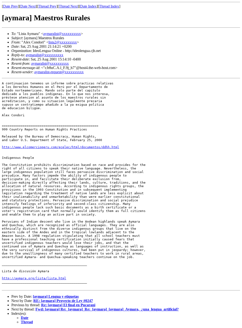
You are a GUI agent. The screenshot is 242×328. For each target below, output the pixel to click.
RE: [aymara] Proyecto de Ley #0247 (63, 301)
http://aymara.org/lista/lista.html (34, 278)
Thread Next (68, 6)
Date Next (28, 6)
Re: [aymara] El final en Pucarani (68, 305)
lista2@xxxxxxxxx (62, 42)
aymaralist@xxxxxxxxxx (62, 34)
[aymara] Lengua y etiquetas (56, 296)
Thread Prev (47, 6)
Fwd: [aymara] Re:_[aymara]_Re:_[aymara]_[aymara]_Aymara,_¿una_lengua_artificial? (107, 309)
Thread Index (109, 6)
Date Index (88, 6)
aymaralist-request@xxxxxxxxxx (59, 72)
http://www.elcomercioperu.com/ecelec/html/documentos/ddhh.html (60, 147)
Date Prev (10, 6)
